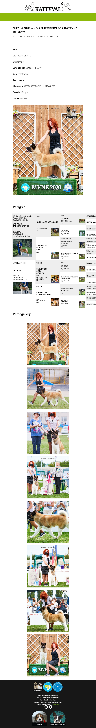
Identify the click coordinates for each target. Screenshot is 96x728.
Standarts (30, 36)
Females (49, 36)
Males (40, 36)
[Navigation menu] (92, 17)
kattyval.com (55, 704)
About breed (18, 36)
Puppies (60, 36)
